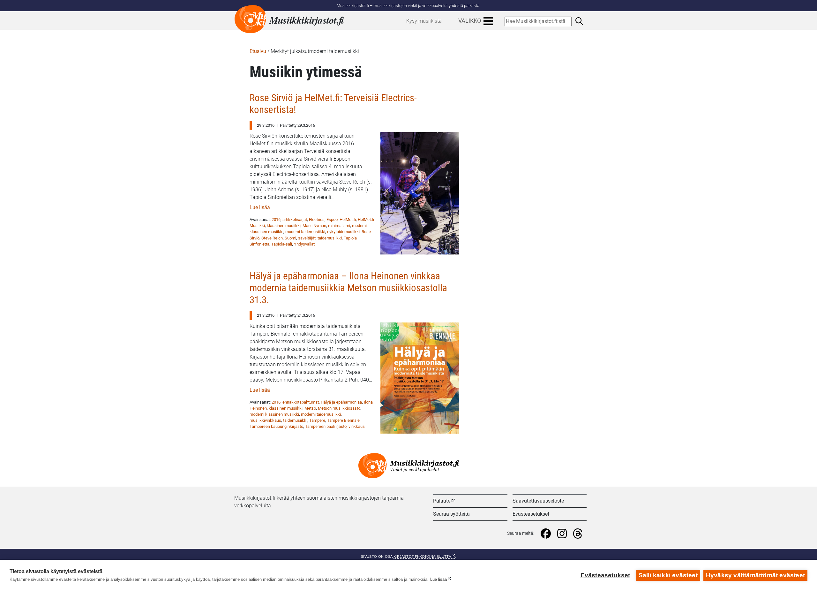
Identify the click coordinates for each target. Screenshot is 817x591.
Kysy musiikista (424, 21)
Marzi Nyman (314, 225)
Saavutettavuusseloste (538, 501)
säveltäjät (307, 238)
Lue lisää (260, 207)
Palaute (441, 501)
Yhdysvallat (304, 244)
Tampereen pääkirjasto (326, 426)
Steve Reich (272, 238)
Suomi (290, 238)
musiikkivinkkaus (265, 420)
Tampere (317, 420)
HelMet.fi (348, 219)
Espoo (332, 219)
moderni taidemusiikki (305, 231)
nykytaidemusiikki (343, 231)
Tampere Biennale (343, 420)
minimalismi (339, 225)
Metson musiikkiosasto (339, 408)
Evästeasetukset (531, 514)
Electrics (317, 219)
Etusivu (258, 51)
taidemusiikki (330, 238)
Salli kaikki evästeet (668, 575)
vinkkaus (357, 426)
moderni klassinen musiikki (274, 414)
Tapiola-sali (281, 244)
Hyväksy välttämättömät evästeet (755, 575)
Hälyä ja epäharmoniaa (341, 402)
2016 (276, 219)
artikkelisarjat (294, 219)
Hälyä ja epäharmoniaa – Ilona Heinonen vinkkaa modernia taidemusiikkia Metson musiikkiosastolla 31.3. (348, 288)
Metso (310, 408)
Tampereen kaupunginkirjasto (276, 426)
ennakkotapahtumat (300, 402)
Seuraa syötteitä (451, 514)
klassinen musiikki (284, 225)
